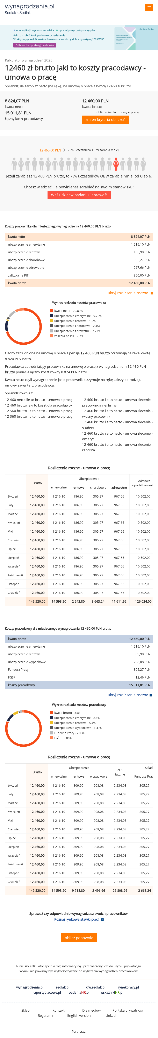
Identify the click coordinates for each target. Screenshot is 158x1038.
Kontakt (58, 1010)
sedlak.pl (62, 987)
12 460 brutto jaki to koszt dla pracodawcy (38, 405)
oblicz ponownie (79, 937)
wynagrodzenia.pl (29, 987)
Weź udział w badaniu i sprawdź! (79, 194)
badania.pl (79, 992)
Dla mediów (91, 1010)
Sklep (25, 1010)
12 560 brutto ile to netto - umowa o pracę (38, 410)
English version (79, 1015)
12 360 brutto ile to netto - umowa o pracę (38, 416)
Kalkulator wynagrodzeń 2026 (28, 60)
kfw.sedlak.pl (95, 987)
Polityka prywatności (128, 1010)
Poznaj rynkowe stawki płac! (76, 919)
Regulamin (46, 1015)
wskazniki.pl (112, 992)
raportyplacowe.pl (47, 992)
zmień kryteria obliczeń (105, 119)
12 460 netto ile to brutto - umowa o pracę (38, 399)
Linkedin (112, 1015)
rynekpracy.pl (128, 987)
